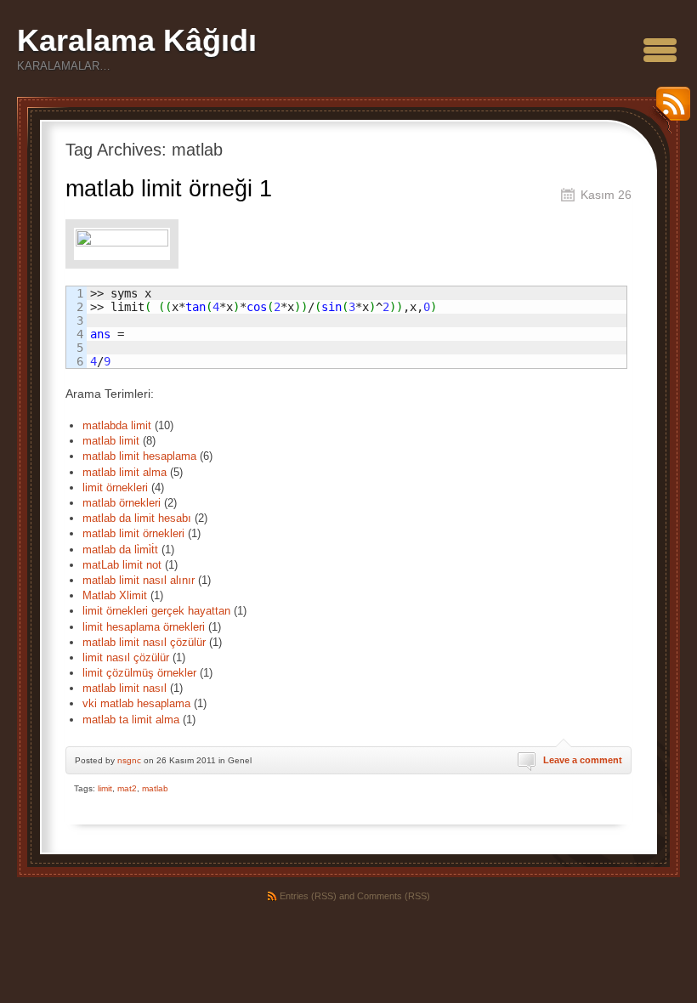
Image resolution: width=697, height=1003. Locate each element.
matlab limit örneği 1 (168, 188)
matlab (155, 788)
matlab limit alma (124, 472)
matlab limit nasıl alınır (138, 580)
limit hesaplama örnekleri (143, 626)
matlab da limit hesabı (136, 518)
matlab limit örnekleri (133, 533)
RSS (669, 110)
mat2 (127, 788)
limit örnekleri (115, 487)
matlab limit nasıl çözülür (144, 642)
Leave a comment (582, 760)
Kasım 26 (606, 194)
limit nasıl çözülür (125, 657)
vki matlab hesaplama (136, 703)
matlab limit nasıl (124, 688)
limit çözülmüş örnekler (139, 672)
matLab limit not (122, 564)
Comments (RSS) (393, 896)
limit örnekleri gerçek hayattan (156, 610)
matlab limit (110, 440)
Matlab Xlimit (114, 595)
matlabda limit (116, 425)
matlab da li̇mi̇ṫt (120, 549)
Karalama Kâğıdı (137, 40)
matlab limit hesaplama (139, 456)
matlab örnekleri (121, 502)
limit (105, 788)
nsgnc (129, 760)
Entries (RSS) (308, 896)
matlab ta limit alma (130, 719)
